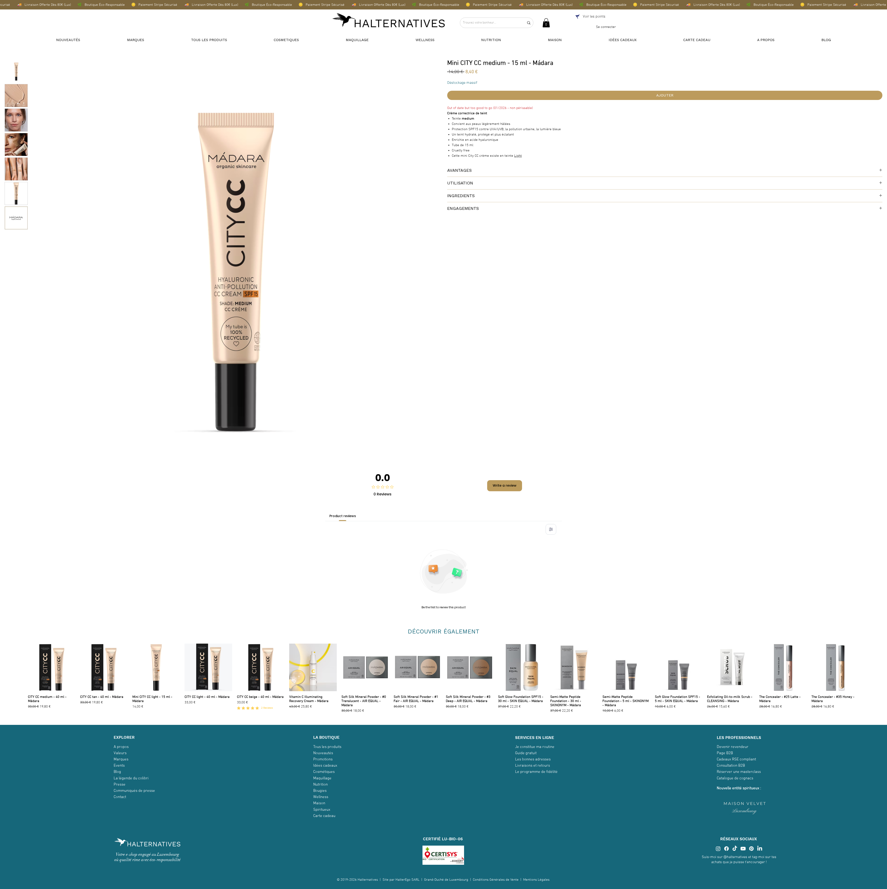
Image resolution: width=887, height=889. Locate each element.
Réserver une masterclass (739, 772)
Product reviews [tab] (342, 516)
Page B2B (725, 753)
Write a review (504, 485)
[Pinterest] (751, 849)
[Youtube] (743, 849)
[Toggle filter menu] (551, 529)
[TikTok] (735, 849)
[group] (443, 678)
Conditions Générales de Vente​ (496, 880)
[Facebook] (726, 849)
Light (518, 156)
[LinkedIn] (760, 849)
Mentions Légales (536, 880)
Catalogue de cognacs (735, 778)
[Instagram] (718, 849)
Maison (319, 803)
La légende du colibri (131, 778)
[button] (546, 22)
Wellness (320, 797)
